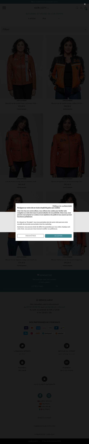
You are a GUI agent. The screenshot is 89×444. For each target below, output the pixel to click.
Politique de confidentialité (62, 206)
